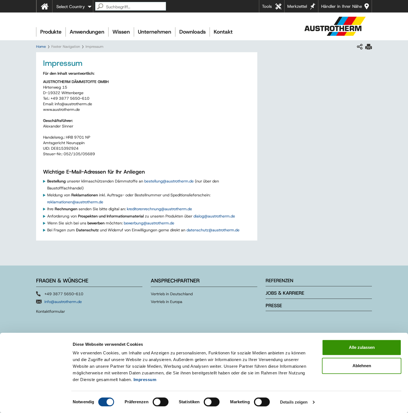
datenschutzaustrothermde (213, 229)
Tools (267, 6)
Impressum (145, 379)
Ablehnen (361, 365)
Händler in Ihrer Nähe (341, 6)
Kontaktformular (50, 311)
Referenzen (279, 280)
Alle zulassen (362, 347)
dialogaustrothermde (214, 216)
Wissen (121, 31)
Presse (274, 305)
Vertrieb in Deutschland (172, 293)
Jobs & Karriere (285, 293)
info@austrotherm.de (63, 301)
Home (41, 46)
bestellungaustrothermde (169, 181)
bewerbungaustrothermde (149, 223)
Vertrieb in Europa (166, 301)
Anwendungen (87, 31)
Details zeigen (294, 402)
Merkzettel (297, 6)
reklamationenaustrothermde (75, 201)
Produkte (51, 31)
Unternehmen (154, 31)
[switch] (160, 401)
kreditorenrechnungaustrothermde (159, 208)
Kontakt (223, 31)
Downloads (192, 31)
